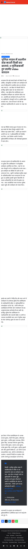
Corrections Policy (13, 542)
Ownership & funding (19, 540)
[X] (6, 521)
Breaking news (9, 53)
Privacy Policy (19, 535)
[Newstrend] (9, 2)
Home (3, 53)
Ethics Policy (5, 542)
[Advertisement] (14, 19)
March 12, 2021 (10, 502)
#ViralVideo (9, 488)
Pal (3, 75)
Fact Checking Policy (8, 540)
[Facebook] (2, 521)
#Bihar (18, 486)
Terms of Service (22, 542)
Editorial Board (20, 537)
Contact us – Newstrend (10, 537)
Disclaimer (12, 535)
